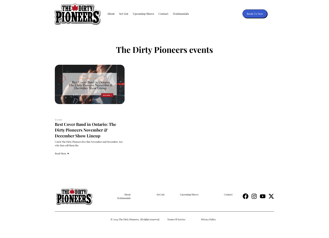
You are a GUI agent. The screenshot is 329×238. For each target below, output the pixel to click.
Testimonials (181, 13)
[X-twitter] (271, 196)
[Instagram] (254, 196)
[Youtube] (263, 196)
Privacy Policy (208, 219)
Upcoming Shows (143, 13)
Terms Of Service (176, 219)
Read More (60, 153)
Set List (123, 13)
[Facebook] (245, 196)
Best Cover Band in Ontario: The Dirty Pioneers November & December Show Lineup (85, 129)
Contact (163, 13)
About (111, 13)
